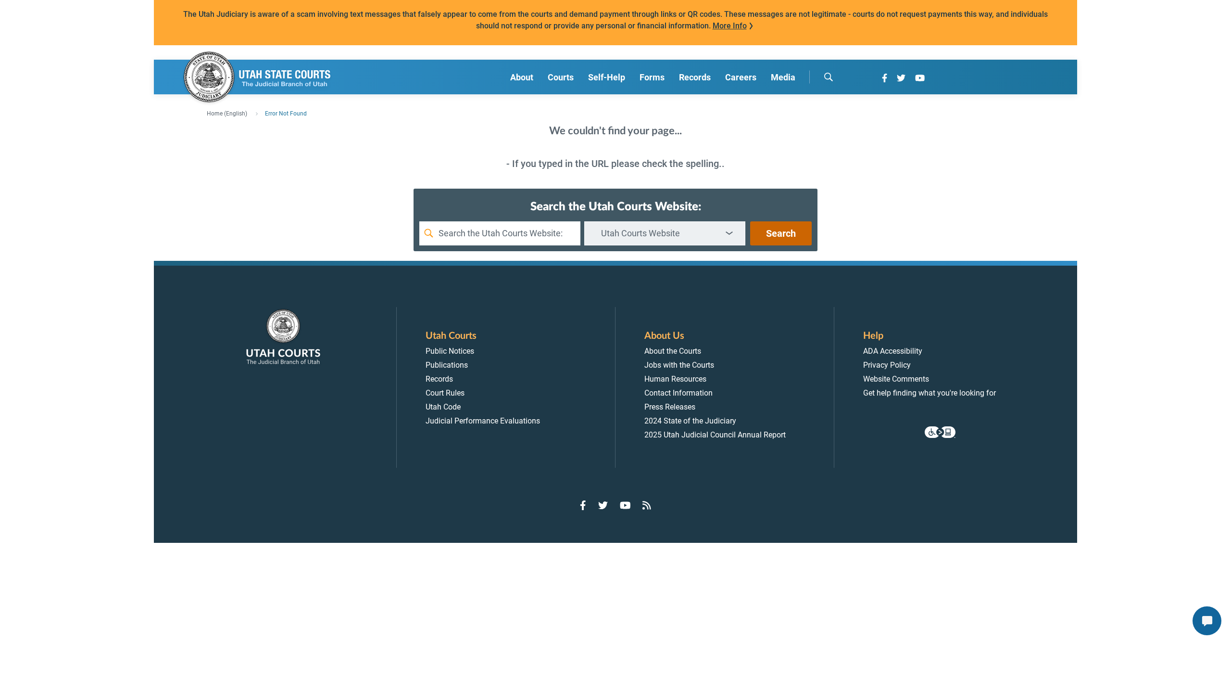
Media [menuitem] (783, 77)
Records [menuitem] (695, 77)
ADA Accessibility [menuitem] (892, 351)
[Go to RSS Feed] (646, 505)
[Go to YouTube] (920, 78)
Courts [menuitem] (561, 77)
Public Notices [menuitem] (450, 351)
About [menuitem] (521, 77)
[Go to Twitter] (901, 78)
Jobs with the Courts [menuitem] (679, 365)
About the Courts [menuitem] (672, 351)
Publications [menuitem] (447, 365)
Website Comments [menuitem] (896, 379)
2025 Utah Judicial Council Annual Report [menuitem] (715, 434)
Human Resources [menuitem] (675, 379)
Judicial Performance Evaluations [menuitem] (483, 420)
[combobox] (664, 233)
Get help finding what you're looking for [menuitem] (929, 393)
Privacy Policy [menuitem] (887, 365)
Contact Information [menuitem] (678, 393)
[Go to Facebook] (884, 78)
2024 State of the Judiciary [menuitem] (690, 420)
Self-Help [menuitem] (606, 77)
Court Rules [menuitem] (445, 393)
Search (781, 233)
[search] (828, 77)
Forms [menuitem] (652, 77)
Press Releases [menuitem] (669, 406)
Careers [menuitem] (740, 77)
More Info (730, 25)
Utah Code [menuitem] (443, 406)
